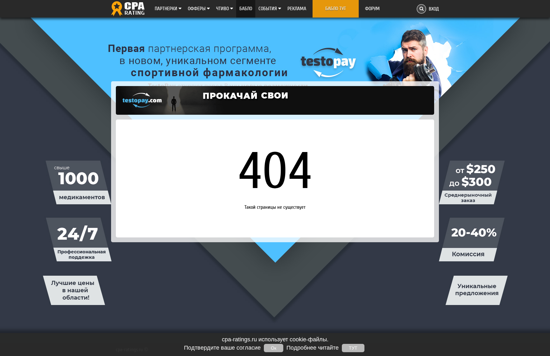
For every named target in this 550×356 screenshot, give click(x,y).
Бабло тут (335, 8)
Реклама (296, 8)
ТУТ (353, 348)
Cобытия (268, 8)
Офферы (197, 8)
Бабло (245, 8)
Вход (434, 9)
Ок (273, 348)
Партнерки (167, 8)
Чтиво (223, 8)
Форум (372, 8)
